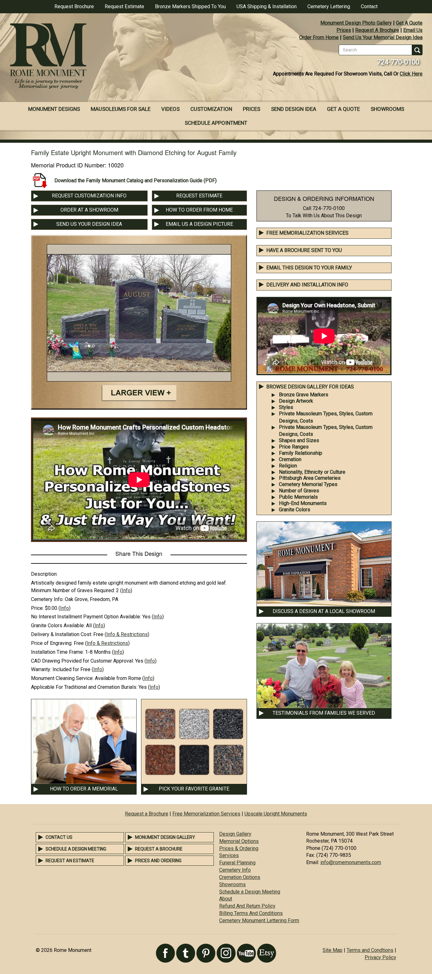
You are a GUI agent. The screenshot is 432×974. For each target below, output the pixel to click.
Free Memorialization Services (307, 233)
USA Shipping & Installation (267, 6)
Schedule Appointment (216, 123)
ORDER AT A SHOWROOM (89, 210)
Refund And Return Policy (247, 906)
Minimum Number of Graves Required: (73, 590)
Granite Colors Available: (58, 625)
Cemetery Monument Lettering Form (259, 920)
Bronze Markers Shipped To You (190, 6)
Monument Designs (54, 109)
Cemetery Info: (47, 599)
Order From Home (319, 37)
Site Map (333, 950)
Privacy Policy (380, 957)
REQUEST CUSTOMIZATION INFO (89, 196)
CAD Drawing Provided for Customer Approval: (82, 661)
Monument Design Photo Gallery (356, 23)
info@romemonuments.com (350, 862)
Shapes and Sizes (299, 440)
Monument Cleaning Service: (62, 678)
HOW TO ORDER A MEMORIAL (84, 789)
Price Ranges (294, 447)
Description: (44, 574)
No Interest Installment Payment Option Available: (86, 617)
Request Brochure (74, 6)
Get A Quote (409, 23)
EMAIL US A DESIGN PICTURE (199, 224)
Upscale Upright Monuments (275, 814)
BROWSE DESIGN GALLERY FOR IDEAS (310, 387)
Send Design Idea (293, 109)
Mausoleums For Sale (121, 109)
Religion (288, 466)
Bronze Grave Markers (303, 395)
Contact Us (59, 837)
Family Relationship (300, 453)
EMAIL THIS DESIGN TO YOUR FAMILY (309, 268)
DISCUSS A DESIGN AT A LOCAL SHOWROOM (324, 611)
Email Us (413, 30)
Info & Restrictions (127, 634)
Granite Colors (294, 510)
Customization (211, 109)
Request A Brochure (377, 30)
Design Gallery (235, 834)
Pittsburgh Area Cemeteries (310, 478)
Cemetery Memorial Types (308, 484)
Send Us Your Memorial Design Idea (383, 37)
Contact (369, 6)
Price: (37, 608)
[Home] (108, 57)
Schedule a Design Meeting (76, 848)
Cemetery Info (235, 870)
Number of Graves (299, 491)
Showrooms (387, 109)
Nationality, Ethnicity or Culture (312, 472)
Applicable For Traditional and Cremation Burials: (84, 687)
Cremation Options (239, 877)
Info (126, 590)
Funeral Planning (237, 863)
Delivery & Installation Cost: (61, 634)
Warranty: (41, 669)
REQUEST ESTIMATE (199, 196)
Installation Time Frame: (57, 652)
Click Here (411, 74)
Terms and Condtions (370, 950)
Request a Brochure (146, 814)
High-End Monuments (303, 503)
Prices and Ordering (158, 860)
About (225, 899)
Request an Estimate (70, 860)
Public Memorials (298, 497)
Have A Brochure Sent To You (304, 250)
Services (229, 855)
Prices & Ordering (238, 848)
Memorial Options (239, 841)
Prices (343, 30)
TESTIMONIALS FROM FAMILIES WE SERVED (324, 713)
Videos (170, 109)
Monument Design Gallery (165, 837)
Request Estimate (124, 6)
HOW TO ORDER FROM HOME (199, 210)
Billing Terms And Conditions (251, 913)
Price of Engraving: (51, 643)
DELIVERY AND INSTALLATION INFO (307, 285)
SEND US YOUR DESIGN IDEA (89, 224)
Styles (286, 407)
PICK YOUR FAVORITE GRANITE (194, 789)
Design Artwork (296, 401)
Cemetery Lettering (328, 6)
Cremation (290, 459)
